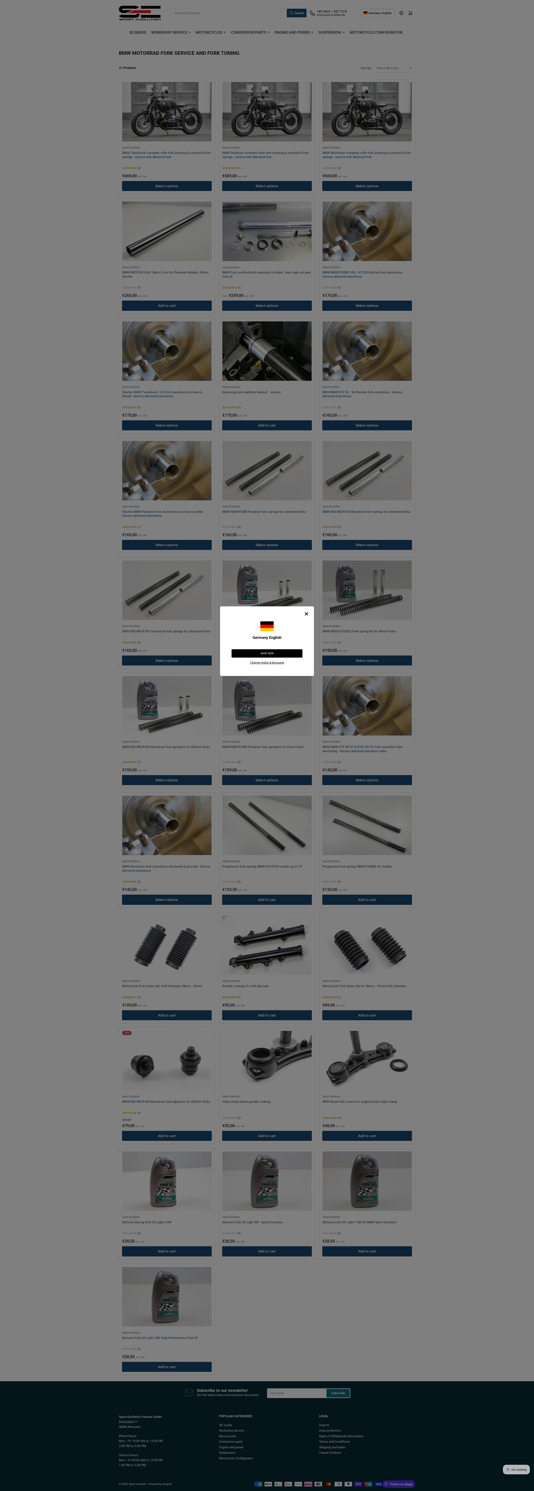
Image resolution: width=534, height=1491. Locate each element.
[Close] (306, 614)
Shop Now (267, 653)
